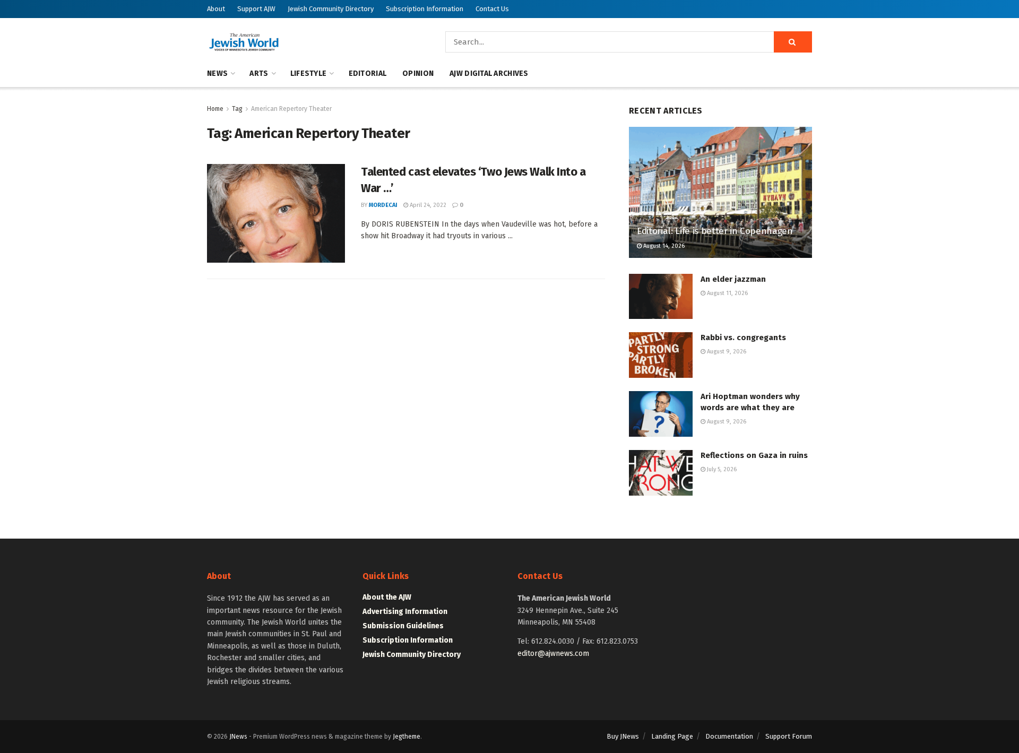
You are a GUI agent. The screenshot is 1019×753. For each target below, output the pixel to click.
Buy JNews (623, 736)
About (216, 9)
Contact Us (492, 9)
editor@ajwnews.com (553, 653)
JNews (238, 736)
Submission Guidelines (403, 625)
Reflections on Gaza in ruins (754, 455)
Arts (258, 73)
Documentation (729, 736)
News (217, 73)
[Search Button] (793, 42)
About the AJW (386, 597)
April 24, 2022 (427, 205)
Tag (237, 108)
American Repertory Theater (291, 108)
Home (215, 108)
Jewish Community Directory (331, 9)
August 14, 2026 (663, 246)
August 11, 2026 (726, 293)
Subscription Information (424, 9)
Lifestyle (308, 73)
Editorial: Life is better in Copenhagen (715, 231)
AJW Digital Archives (489, 73)
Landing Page (672, 736)
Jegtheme (406, 736)
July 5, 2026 (721, 469)
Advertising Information (404, 611)
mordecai (383, 205)
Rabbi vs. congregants (743, 337)
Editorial (368, 73)
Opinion (418, 73)
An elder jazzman (733, 279)
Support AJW (256, 9)
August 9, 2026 (725, 351)
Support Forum (788, 736)
